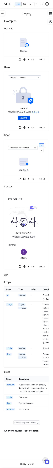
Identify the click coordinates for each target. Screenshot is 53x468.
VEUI (7, 4)
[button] (20, 59)
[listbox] (24, 77)
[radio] (18, 4)
